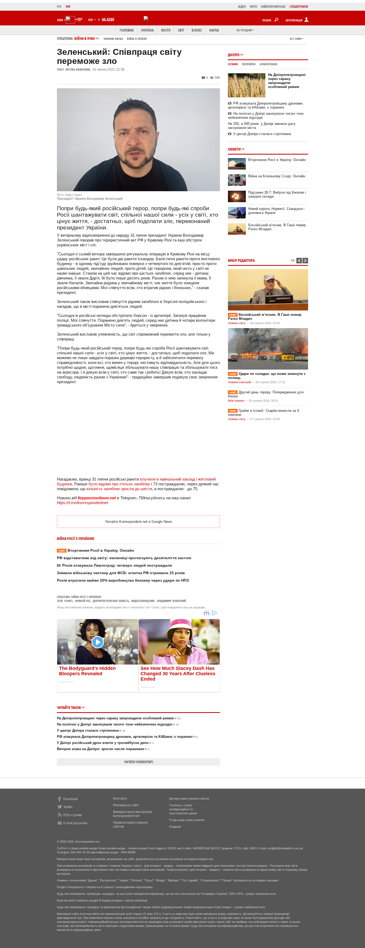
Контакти (120, 798)
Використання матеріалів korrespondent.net (132, 814)
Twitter (68, 807)
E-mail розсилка (75, 823)
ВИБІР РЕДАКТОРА (241, 260)
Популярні (248, 64)
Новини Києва (113, 39)
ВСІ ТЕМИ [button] (295, 39)
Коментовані (268, 64)
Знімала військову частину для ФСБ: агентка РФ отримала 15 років (121, 573)
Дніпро (233, 54)
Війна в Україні (137, 39)
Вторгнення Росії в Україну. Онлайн (96, 550)
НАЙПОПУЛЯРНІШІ (273, 6)
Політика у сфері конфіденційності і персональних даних (183, 809)
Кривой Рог (82, 601)
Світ (181, 30)
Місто (165, 30)
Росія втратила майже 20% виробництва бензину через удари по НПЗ (123, 580)
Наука (214, 30)
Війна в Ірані (110, 38)
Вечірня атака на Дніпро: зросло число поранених (103, 749)
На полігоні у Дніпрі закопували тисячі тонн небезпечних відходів (118, 724)
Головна (127, 30)
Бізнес (197, 30)
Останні (233, 64)
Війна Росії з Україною (86, 597)
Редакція (175, 826)
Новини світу (237, 323)
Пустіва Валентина (77, 69)
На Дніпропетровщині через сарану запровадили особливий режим (119, 718)
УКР (68, 6)
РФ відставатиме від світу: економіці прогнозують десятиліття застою (124, 558)
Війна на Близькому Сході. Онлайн (276, 176)
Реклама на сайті (126, 805)
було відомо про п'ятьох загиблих (119, 484)
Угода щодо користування (186, 820)
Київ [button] (60, 20)
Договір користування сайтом (189, 798)
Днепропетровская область (111, 601)
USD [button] (91, 20)
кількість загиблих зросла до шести (119, 488)
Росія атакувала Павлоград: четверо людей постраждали (117, 565)
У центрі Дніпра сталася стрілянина (91, 730)
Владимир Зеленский (171, 601)
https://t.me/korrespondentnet (82, 502)
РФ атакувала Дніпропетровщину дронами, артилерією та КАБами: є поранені (127, 737)
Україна (147, 30)
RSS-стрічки (72, 815)
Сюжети (234, 149)
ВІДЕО (242, 6)
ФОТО (253, 6)
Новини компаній (239, 382)
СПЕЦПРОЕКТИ (299, 6)
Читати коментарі (138, 761)
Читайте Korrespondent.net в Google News (138, 522)
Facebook (70, 799)
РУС (59, 6)
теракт (68, 601)
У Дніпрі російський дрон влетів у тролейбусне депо (105, 743)
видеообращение (143, 601)
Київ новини (236, 400)
